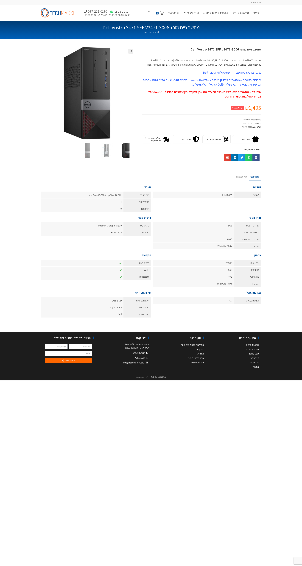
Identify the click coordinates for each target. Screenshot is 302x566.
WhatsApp (140, 357)
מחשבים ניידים (252, 344)
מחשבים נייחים (148, 32)
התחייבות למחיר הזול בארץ (192, 344)
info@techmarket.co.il (134, 362)
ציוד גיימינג (254, 362)
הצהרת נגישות (197, 362)
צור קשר (200, 349)
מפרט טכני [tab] (255, 176)
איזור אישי (257, 2)
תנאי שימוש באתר (196, 358)
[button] (130, 51)
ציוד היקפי (254, 358)
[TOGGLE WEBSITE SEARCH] (149, 13)
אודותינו (200, 353)
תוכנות (256, 366)
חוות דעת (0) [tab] (241, 176)
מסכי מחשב (254, 353)
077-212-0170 (139, 353)
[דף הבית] (158, 32)
